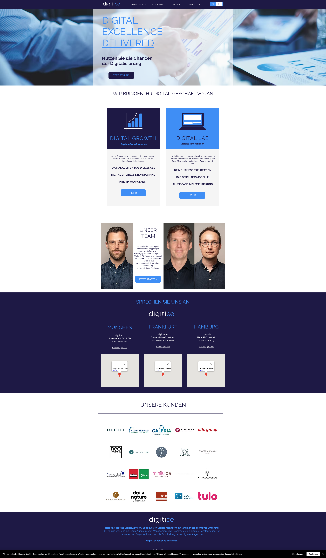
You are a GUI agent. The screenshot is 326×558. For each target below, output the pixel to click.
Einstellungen (297, 554)
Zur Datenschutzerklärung (231, 554)
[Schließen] (322, 554)
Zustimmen (313, 554)
